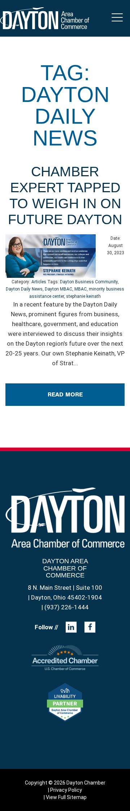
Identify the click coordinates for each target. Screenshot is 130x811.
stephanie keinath (83, 296)
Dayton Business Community (89, 281)
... (76, 363)
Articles (38, 281)
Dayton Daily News (24, 289)
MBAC (80, 289)
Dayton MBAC (58, 289)
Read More (65, 394)
